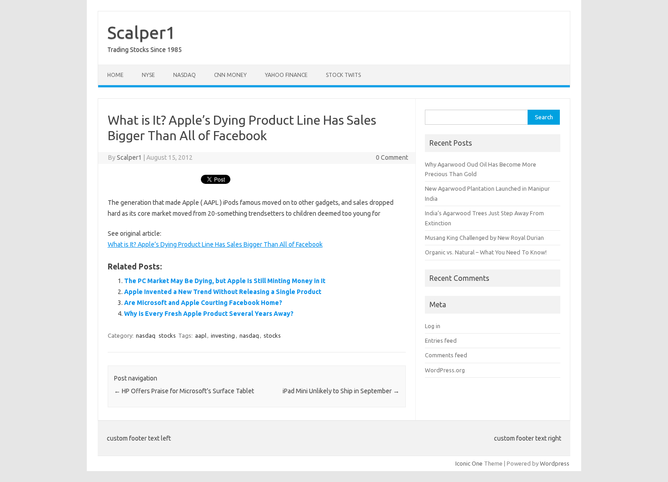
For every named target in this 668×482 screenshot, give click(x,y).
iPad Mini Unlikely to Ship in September (341, 391)
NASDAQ (184, 75)
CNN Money (230, 75)
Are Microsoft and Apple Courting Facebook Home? (203, 302)
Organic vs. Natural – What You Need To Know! (486, 252)
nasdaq (145, 335)
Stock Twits (343, 75)
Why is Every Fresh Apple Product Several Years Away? (209, 313)
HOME (115, 75)
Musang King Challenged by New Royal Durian (484, 237)
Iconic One (469, 463)
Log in (432, 326)
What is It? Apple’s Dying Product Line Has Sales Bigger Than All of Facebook (215, 244)
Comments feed (446, 355)
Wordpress (554, 463)
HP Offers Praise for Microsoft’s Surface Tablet (184, 391)
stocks (167, 335)
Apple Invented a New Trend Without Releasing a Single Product (222, 291)
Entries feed (441, 340)
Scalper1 (141, 32)
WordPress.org (445, 370)
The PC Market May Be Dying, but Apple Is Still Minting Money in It (224, 280)
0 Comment (392, 157)
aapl (200, 335)
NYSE (148, 75)
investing (223, 335)
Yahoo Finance (286, 75)
